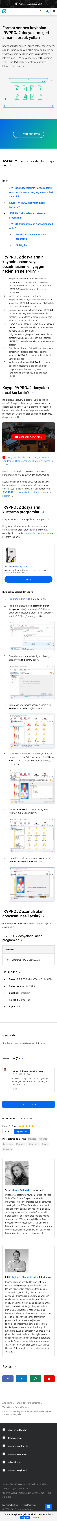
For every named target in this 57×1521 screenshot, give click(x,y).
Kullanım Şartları (10, 1505)
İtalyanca (7, 1149)
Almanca (43, 1139)
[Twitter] (21, 1378)
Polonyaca (21, 1144)
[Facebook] (8, 1378)
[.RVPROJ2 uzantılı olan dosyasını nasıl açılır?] (42, 916)
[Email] (35, 1378)
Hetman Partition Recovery (37, 533)
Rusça (45, 1144)
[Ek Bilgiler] (18, 972)
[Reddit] (49, 1378)
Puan (14, 1126)
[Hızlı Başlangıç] (53, 11)
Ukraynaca (34, 1144)
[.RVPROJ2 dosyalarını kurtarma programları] (42, 512)
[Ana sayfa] (4, 11)
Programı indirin (17, 599)
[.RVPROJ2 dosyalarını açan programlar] (20, 940)
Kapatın (25, 1517)
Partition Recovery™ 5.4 (16, 566)
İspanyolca (8, 1144)
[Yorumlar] (21, 1058)
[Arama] (40, 11)
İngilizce (32, 1139)
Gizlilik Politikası (28, 1505)
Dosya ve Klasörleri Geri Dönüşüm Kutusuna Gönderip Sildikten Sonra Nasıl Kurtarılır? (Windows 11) (27, 461)
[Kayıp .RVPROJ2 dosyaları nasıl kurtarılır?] (30, 393)
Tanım (36, 1517)
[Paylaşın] (15, 1366)
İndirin (28, 579)
